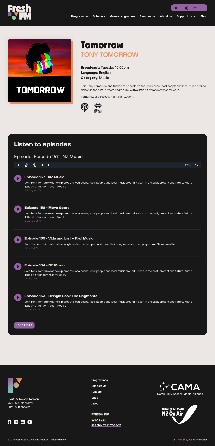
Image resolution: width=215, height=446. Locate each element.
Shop (204, 16)
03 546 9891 (98, 419)
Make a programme (122, 16)
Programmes (79, 16)
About (164, 16)
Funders (96, 391)
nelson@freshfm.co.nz (106, 425)
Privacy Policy (58, 439)
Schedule (99, 16)
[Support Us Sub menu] (194, 16)
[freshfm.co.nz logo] (19, 12)
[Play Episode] (18, 179)
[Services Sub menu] (154, 16)
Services (145, 16)
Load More (24, 325)
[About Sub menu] (171, 16)
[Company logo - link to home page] (15, 385)
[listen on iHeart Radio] (98, 108)
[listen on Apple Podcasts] (84, 107)
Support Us (184, 16)
